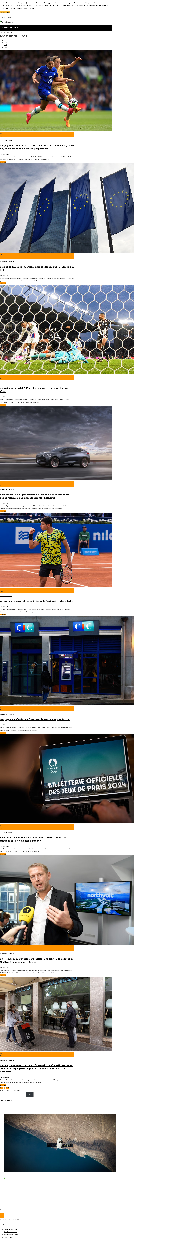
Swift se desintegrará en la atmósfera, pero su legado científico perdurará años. (32, 1175)
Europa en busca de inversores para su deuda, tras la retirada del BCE (37, 268)
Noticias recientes (6, 140)
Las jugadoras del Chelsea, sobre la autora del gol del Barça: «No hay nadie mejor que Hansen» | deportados (37, 147)
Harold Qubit (4, 154)
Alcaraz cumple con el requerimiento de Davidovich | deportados (36, 601)
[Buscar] (29, 1094)
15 (4, 1088)
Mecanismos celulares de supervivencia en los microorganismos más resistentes (33, 1185)
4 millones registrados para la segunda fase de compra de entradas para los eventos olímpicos (33, 839)
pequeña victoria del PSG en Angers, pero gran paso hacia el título (34, 390)
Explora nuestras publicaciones (11, 1090)
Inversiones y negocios (7, 261)
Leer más (3, 162)
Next (7, 1088)
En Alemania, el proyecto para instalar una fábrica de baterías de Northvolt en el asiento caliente (36, 960)
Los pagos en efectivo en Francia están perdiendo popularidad (35, 719)
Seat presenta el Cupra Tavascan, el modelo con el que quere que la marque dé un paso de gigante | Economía (34, 496)
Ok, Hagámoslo (5, 12)
